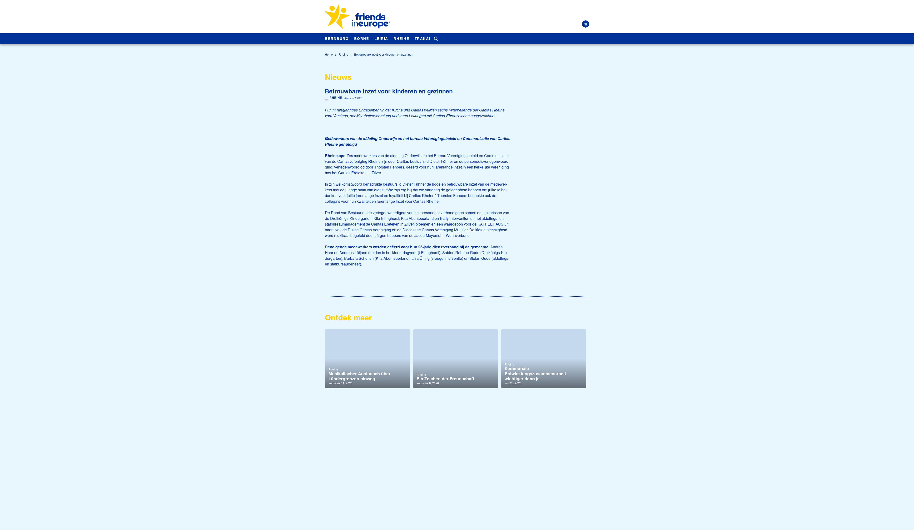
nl (585, 23)
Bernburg (337, 38)
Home (329, 54)
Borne (361, 38)
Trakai (422, 38)
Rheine (401, 38)
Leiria (381, 38)
